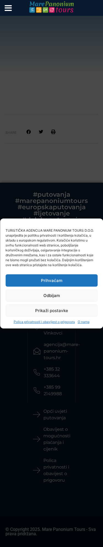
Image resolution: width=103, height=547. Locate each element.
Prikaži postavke (51, 310)
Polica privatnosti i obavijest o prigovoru (44, 322)
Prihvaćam (51, 280)
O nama (84, 322)
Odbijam (51, 295)
